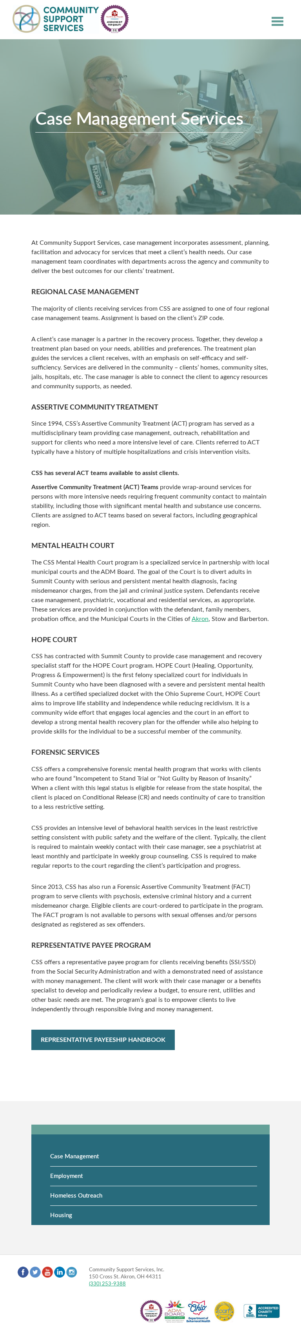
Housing (61, 1215)
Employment (66, 1176)
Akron (200, 619)
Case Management (74, 1157)
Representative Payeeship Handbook (103, 1040)
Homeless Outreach (76, 1196)
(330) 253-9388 (107, 1284)
